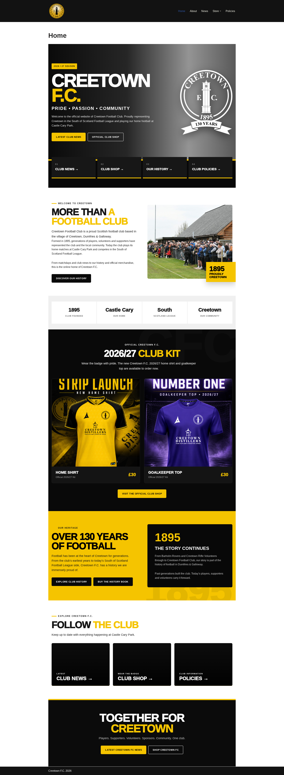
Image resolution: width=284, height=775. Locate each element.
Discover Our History (71, 278)
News (204, 11)
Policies (230, 11)
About (193, 11)
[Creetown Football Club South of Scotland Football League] (56, 11)
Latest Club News (68, 137)
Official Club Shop (105, 137)
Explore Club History (71, 581)
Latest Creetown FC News (123, 750)
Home (181, 11)
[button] (220, 11)
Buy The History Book (113, 581)
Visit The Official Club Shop (142, 493)
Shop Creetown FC (166, 750)
